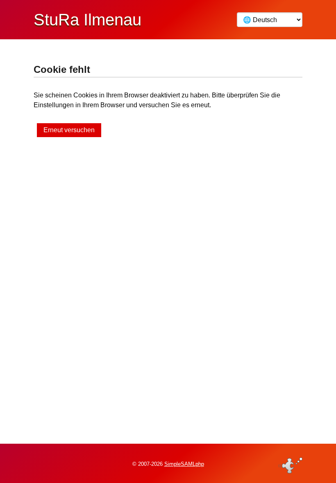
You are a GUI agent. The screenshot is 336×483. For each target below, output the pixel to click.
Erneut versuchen (69, 129)
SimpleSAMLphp (184, 464)
